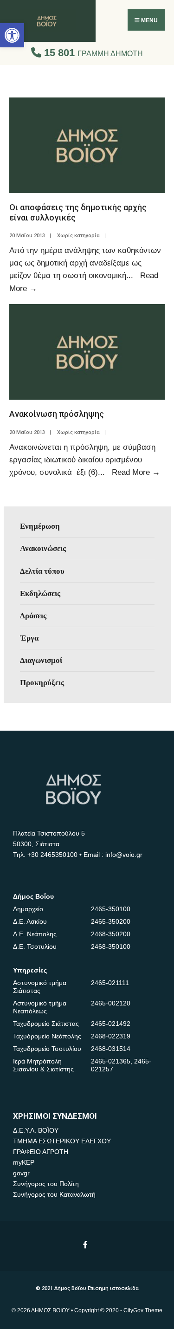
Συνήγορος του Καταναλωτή (54, 1194)
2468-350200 (110, 934)
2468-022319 (110, 1036)
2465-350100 (110, 909)
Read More (136, 472)
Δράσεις (33, 615)
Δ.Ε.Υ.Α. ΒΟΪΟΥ (35, 1130)
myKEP (23, 1162)
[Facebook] (86, 1244)
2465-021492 (110, 1023)
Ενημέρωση (40, 526)
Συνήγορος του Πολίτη (46, 1183)
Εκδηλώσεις (40, 593)
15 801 (92, 52)
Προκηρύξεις (42, 682)
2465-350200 (110, 921)
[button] (12, 35)
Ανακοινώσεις (43, 548)
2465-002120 (110, 1003)
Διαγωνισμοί (41, 660)
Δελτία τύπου (42, 571)
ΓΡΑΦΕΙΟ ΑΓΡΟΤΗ (40, 1151)
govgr (21, 1173)
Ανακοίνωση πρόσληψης (56, 414)
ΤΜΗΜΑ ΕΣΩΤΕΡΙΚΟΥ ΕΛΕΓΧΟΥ (62, 1141)
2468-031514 (110, 1048)
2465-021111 (110, 982)
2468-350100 (110, 946)
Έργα (29, 637)
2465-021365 (110, 1061)
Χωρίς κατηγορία (78, 236)
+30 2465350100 (52, 854)
